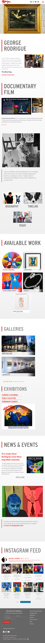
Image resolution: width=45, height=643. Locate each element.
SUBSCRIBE (6, 622)
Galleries (32, 617)
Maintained (14, 639)
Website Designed (7, 639)
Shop (31, 621)
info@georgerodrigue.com (9, 628)
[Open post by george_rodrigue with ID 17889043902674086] (38, 587)
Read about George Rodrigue (8, 74)
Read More (34, 484)
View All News (20, 477)
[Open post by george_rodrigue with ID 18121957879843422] (38, 569)
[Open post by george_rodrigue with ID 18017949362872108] (28, 569)
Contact (32, 623)
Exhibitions (32, 615)
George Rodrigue (15, 45)
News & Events (21, 444)
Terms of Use (12, 637)
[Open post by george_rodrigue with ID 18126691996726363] (7, 587)
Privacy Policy (6, 637)
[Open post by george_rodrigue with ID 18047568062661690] (7, 569)
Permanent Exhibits (10, 401)
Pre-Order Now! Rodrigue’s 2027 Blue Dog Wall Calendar (12, 457)
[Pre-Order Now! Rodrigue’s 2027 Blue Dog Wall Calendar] (35, 464)
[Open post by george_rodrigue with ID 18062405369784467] (17, 587)
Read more (4, 124)
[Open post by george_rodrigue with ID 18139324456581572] (28, 587)
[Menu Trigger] (43, 1)
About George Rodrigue (36, 611)
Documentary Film (20, 89)
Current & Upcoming (10, 395)
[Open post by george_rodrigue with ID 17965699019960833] (17, 569)
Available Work (22, 242)
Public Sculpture (9, 398)
